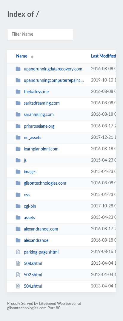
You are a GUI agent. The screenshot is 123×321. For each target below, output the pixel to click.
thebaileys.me (36, 92)
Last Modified (103, 56)
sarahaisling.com (39, 115)
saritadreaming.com (42, 103)
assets (29, 218)
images (30, 172)
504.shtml (33, 286)
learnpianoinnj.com (41, 149)
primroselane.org (39, 126)
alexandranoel (36, 241)
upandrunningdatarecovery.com (53, 69)
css (27, 195)
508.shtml (33, 264)
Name (21, 56)
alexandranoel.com (41, 229)
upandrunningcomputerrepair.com (54, 81)
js (25, 161)
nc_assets (32, 138)
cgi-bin (30, 206)
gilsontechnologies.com (45, 183)
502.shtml (33, 275)
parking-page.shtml (41, 252)
